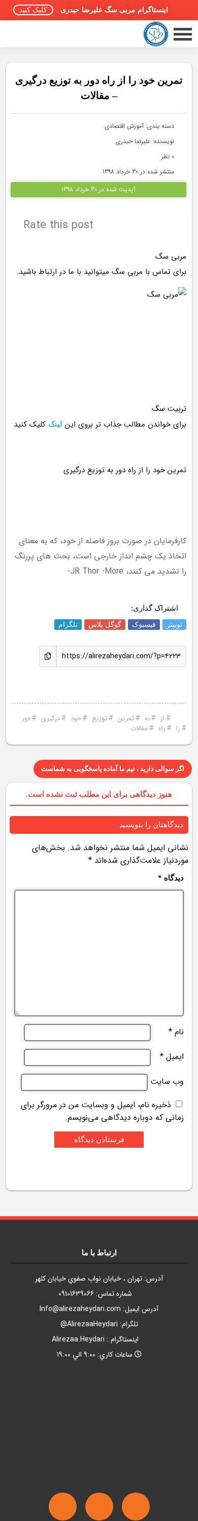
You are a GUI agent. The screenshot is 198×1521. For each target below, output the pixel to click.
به (147, 718)
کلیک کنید (33, 10)
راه (162, 728)
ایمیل (172, 1057)
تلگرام (68, 624)
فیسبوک (144, 624)
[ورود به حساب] (23, 33)
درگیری (50, 718)
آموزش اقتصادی (124, 126)
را (178, 728)
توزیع (99, 718)
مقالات (139, 728)
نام (176, 1032)
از (162, 718)
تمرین (126, 718)
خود (76, 718)
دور (26, 718)
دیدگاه (171, 878)
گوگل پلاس (104, 624)
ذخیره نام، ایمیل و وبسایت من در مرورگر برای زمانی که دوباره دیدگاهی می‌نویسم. (102, 1111)
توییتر (174, 624)
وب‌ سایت (167, 1082)
